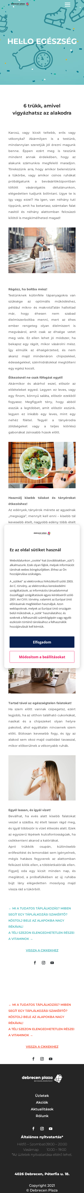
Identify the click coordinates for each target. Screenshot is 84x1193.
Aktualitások (42, 1109)
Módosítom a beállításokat (42, 656)
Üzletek (42, 1096)
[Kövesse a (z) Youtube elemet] (52, 962)
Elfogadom (42, 642)
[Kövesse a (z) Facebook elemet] (34, 962)
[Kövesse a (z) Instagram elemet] (43, 962)
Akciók (42, 1102)
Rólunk (42, 1116)
